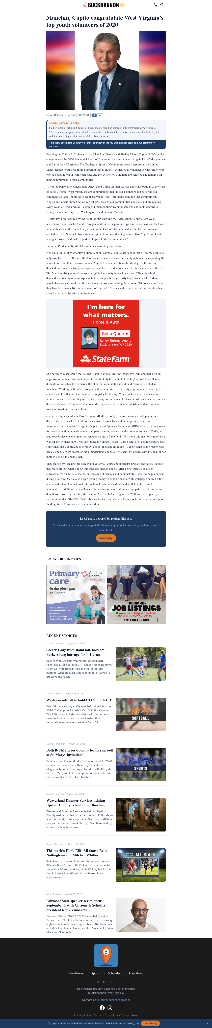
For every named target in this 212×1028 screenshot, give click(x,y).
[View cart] (155, 5)
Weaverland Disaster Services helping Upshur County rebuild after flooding (75, 802)
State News (136, 973)
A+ (99, 115)
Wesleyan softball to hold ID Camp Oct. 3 (78, 700)
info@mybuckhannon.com (113, 999)
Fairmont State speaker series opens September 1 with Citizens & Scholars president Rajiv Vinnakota (76, 905)
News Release (53, 894)
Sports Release (54, 693)
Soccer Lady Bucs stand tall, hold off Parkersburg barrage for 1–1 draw (75, 652)
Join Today (150, 1023)
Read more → (101, 136)
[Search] (162, 4)
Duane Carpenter (55, 643)
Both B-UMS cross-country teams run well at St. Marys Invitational (79, 752)
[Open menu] (50, 4)
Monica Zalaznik (55, 794)
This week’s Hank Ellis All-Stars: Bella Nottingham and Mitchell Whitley (76, 853)
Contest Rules (129, 1015)
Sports (95, 973)
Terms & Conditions (106, 1015)
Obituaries (114, 973)
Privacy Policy (83, 1015)
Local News (76, 973)
